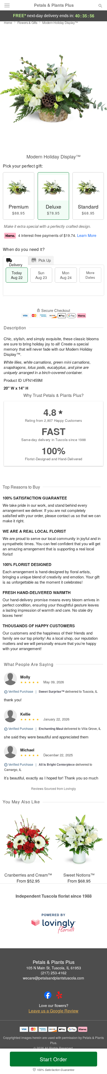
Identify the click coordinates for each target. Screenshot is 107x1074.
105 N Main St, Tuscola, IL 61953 (53, 967)
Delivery (15, 263)
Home (8, 22)
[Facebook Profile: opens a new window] (47, 995)
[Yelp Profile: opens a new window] (59, 995)
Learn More (86, 235)
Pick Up (44, 260)
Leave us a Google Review (53, 1011)
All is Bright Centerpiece (57, 764)
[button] (96, 1062)
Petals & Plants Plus (54, 5)
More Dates (90, 275)
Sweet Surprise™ (51, 691)
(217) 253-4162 (53, 972)
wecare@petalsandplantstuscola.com (53, 977)
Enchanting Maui (51, 728)
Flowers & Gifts (27, 22)
